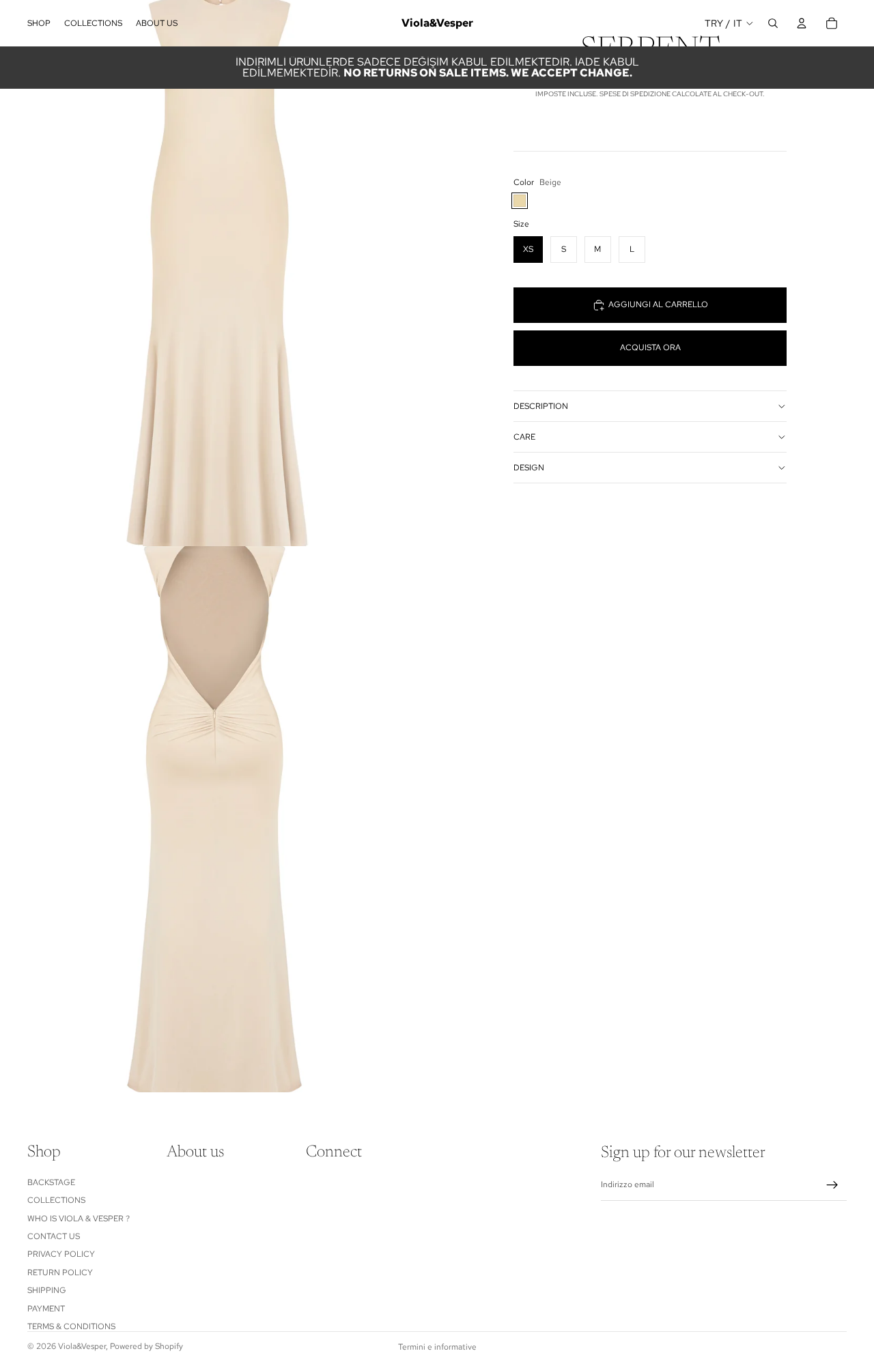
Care (524, 436)
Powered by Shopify (146, 1346)
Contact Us (53, 1236)
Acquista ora (650, 347)
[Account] (802, 23)
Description (540, 406)
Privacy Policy (61, 1254)
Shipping (46, 1290)
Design (528, 467)
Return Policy (60, 1272)
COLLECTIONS (56, 1200)
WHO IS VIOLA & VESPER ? (78, 1218)
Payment (46, 1308)
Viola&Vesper (82, 1346)
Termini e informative (437, 1346)
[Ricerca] (773, 23)
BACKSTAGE (51, 1182)
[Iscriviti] (832, 1185)
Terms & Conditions (71, 1326)
